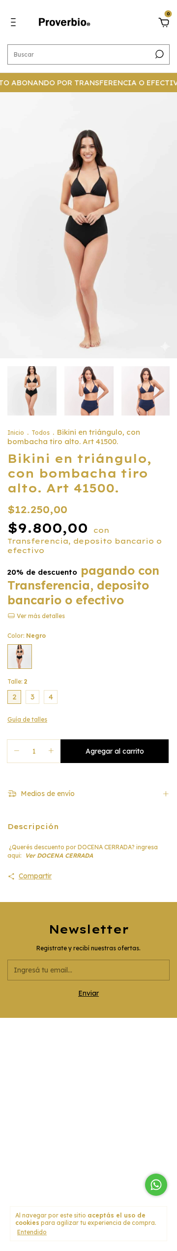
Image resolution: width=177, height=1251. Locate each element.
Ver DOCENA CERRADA (60, 855)
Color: (26, 635)
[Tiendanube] (88, 1191)
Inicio (15, 432)
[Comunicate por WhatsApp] (156, 1185)
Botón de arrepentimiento (89, 1177)
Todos (41, 432)
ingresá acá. (89, 1171)
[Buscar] (158, 54)
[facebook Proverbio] (88, 1094)
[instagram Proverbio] (64, 1094)
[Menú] (15, 23)
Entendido (32, 1232)
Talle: (17, 681)
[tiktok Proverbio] (113, 1094)
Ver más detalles (40, 616)
